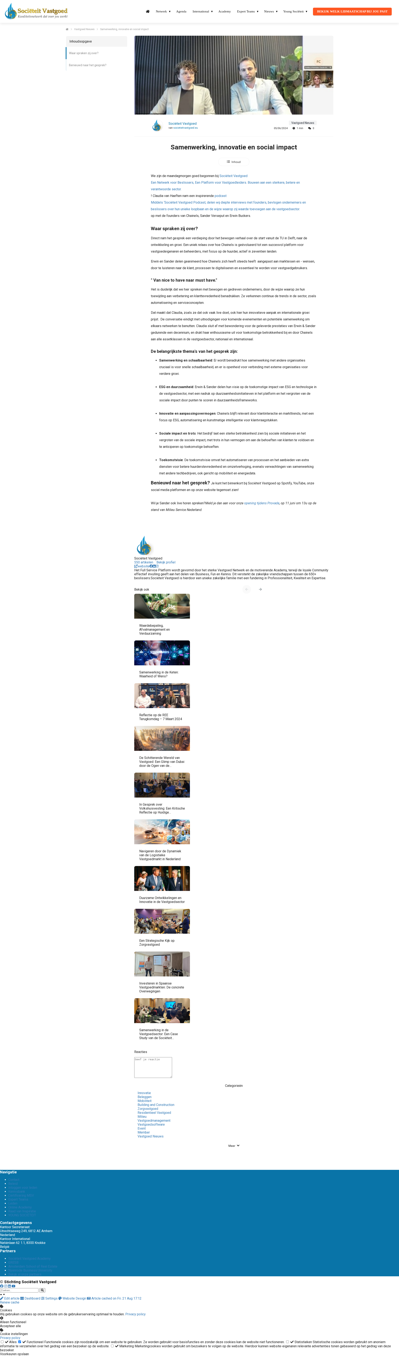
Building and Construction (156, 1105)
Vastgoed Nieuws (151, 1136)
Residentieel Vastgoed (154, 1113)
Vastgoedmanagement (154, 1121)
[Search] (42, 1290)
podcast (228, 202)
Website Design (74, 1298)
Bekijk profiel (165, 562)
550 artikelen (143, 562)
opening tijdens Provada (261, 503)
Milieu (142, 1117)
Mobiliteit (144, 1101)
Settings (51, 1298)
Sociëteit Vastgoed (183, 124)
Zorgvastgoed (148, 1109)
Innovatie (144, 1093)
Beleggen (144, 1097)
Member (144, 1132)
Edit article (11, 1298)
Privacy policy (135, 1314)
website (143, 566)
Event (142, 1128)
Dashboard (32, 1298)
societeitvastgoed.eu (185, 127)
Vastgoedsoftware (151, 1124)
